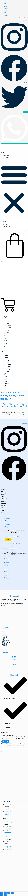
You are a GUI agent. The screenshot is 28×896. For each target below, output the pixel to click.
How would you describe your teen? (7, 735)
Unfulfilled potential (19, 738)
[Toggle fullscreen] (5, 893)
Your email (3, 732)
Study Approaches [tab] (4, 635)
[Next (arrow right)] (5, 895)
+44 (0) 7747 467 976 (14, 543)
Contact (5, 3)
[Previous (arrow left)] (1, 895)
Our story (5, 158)
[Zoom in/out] (1, 893)
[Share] (8, 893)
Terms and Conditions (6, 745)
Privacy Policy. (13, 745)
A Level (8, 322)
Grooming (14, 659)
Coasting (9, 736)
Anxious (4, 736)
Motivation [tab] (4, 633)
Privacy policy (7, 518)
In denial (19, 736)
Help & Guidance (7, 155)
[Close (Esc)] (12, 893)
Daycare (14, 656)
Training (14, 664)
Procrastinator (11, 738)
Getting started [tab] (3, 631)
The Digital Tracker (7, 157)
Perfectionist (4, 738)
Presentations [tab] (4, 637)
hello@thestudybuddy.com (14, 536)
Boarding (14, 662)
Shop (4, 154)
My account (6, 8)
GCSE (9, 325)
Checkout (6, 343)
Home (4, 152)
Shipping (5, 6)
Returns (5, 5)
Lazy (23, 736)
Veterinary (14, 666)
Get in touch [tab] (3, 639)
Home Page (21, 414)
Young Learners (9, 328)
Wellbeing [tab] (4, 636)
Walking (14, 657)
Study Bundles (8, 331)
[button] (14, 189)
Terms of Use (6, 521)
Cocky (14, 736)
